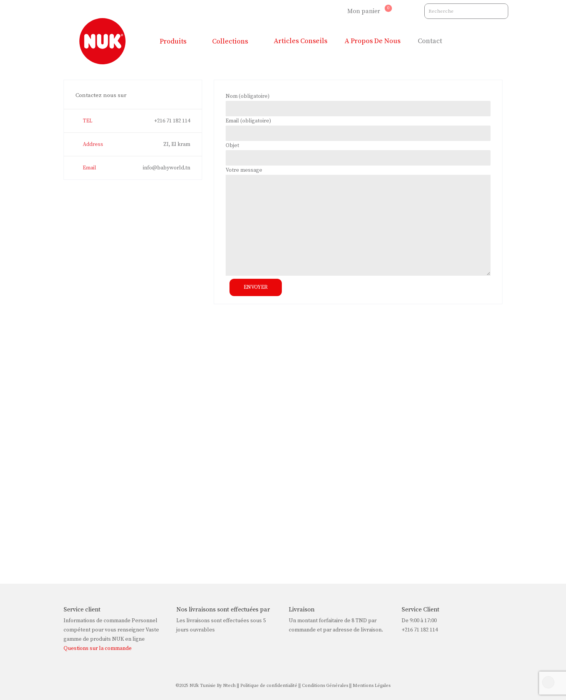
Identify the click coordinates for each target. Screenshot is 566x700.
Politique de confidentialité (268, 685)
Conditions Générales (325, 685)
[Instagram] (324, 11)
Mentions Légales (371, 685)
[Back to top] (548, 682)
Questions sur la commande (98, 648)
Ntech (229, 685)
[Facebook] (337, 11)
